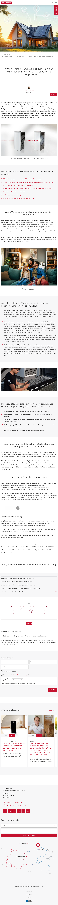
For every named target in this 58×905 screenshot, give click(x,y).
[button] (55, 2)
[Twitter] (14, 811)
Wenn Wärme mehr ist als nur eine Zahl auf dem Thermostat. (22, 179)
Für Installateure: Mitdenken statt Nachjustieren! (18, 185)
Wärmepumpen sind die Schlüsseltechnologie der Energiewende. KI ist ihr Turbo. (28, 188)
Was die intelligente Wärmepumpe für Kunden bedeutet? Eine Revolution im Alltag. (28, 182)
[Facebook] (10, 811)
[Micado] (29, 901)
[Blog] (23, 811)
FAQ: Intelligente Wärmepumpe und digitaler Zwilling (19, 198)
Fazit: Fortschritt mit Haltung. (12, 195)
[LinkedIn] (28, 811)
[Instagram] (19, 811)
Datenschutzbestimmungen (20, 675)
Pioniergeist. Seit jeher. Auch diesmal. (14, 192)
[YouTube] (5, 811)
